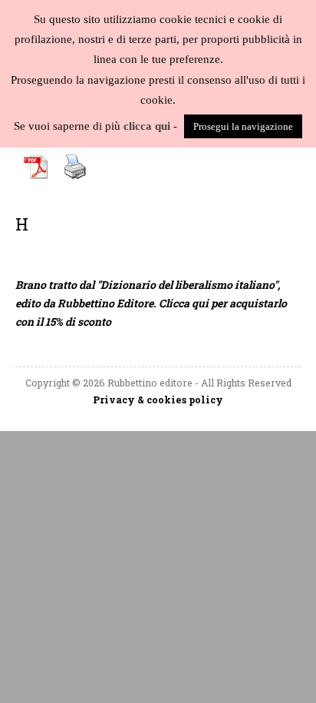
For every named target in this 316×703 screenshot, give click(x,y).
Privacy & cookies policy (158, 399)
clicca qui (146, 126)
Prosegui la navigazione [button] (243, 126)
